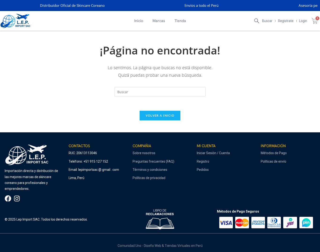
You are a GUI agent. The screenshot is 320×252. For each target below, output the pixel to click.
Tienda (180, 20)
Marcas (159, 20)
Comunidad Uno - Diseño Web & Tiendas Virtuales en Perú (160, 246)
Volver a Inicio (160, 115)
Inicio (138, 20)
